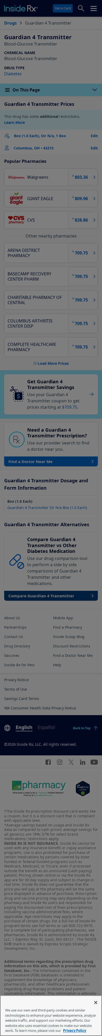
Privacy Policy (74, 1030)
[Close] (95, 1002)
